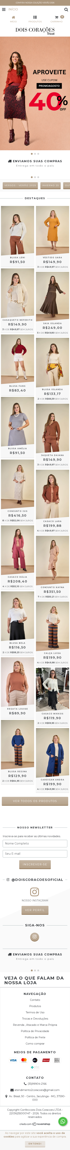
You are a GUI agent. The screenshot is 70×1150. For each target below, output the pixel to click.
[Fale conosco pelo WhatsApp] (62, 1121)
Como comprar (35, 1043)
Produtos (35, 1006)
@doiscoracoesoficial (36, 880)
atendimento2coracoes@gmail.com (37, 1090)
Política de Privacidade (35, 1031)
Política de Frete (35, 1037)
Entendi (35, 1143)
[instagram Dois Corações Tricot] (34, 937)
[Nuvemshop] (35, 1125)
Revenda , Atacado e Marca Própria (35, 1025)
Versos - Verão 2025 (20, 185)
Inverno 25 (50, 185)
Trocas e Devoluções (35, 1018)
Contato (35, 1000)
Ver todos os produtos (35, 801)
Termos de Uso (35, 1012)
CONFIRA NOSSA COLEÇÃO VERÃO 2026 (35, 2)
